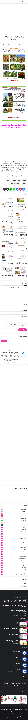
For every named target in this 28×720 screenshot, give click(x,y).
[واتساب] (14, 189)
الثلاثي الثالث (5, 681)
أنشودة (10, 681)
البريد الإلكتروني (23, 310)
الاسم (25, 304)
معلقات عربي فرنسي (21, 511)
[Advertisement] (14, 19)
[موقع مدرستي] (21, 2)
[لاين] (10, 189)
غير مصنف (24, 529)
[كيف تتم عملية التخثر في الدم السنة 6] (7, 244)
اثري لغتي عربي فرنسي (21, 531)
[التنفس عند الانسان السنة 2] (7, 229)
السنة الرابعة (24, 685)
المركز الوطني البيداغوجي (21, 560)
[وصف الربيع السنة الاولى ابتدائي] (21, 201)
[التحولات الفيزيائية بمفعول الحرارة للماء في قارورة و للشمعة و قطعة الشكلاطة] (7, 201)
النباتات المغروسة (11, 180)
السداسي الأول (23, 545)
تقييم (9, 685)
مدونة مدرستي (23, 583)
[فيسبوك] (23, 189)
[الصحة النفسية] (21, 244)
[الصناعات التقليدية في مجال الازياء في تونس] (7, 257)
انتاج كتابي (18, 685)
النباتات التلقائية (21, 180)
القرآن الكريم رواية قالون (21, 574)
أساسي (24, 527)
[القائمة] (1, 2)
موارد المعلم (23, 518)
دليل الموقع (14, 713)
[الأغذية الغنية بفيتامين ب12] (21, 216)
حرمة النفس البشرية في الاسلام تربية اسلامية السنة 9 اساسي (21, 235)
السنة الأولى (24, 683)
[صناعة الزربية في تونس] (21, 270)
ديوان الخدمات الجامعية (21, 551)
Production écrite (16, 681)
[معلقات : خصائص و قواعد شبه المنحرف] (23, 630)
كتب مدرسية (23, 540)
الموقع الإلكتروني (24, 316)
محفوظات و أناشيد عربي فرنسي (19, 513)
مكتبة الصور (23, 542)
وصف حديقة (16, 622)
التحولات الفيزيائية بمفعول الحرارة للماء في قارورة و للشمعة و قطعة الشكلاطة (8, 208)
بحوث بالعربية (23, 509)
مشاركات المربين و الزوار (21, 536)
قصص (25, 549)
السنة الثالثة (12, 683)
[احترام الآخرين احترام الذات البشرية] (7, 270)
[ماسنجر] (17, 189)
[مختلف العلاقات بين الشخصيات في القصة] (7, 216)
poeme (22, 681)
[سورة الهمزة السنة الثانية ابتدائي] (23, 636)
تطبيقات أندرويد (23, 556)
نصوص (24, 565)
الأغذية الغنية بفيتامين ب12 (21, 221)
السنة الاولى (18, 683)
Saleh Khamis (18, 669)
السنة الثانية (6, 683)
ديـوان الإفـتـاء (23, 567)
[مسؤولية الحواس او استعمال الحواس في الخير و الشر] (21, 257)
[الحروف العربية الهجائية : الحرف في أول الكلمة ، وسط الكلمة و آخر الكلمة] (23, 642)
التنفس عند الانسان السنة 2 (8, 234)
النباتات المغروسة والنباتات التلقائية (17, 183)
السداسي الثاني (23, 553)
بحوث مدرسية (23, 547)
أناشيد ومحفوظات (22, 538)
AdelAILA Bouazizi (17, 651)
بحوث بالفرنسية (23, 533)
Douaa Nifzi (18, 657)
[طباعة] (4, 189)
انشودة (13, 685)
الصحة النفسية (24, 248)
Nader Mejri (18, 663)
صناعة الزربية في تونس (22, 275)
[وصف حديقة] (23, 624)
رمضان (24, 571)
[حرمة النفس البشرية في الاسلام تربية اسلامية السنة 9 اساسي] (21, 229)
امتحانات (24, 522)
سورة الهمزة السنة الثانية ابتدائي (12, 634)
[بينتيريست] (20, 189)
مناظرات (24, 562)
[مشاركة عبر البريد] (7, 189)
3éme (25, 681)
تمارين (25, 524)
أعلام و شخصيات (22, 558)
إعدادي (24, 569)
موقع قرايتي (23, 586)
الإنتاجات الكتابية (23, 520)
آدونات (25, 515)
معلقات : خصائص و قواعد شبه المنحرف (10, 628)
